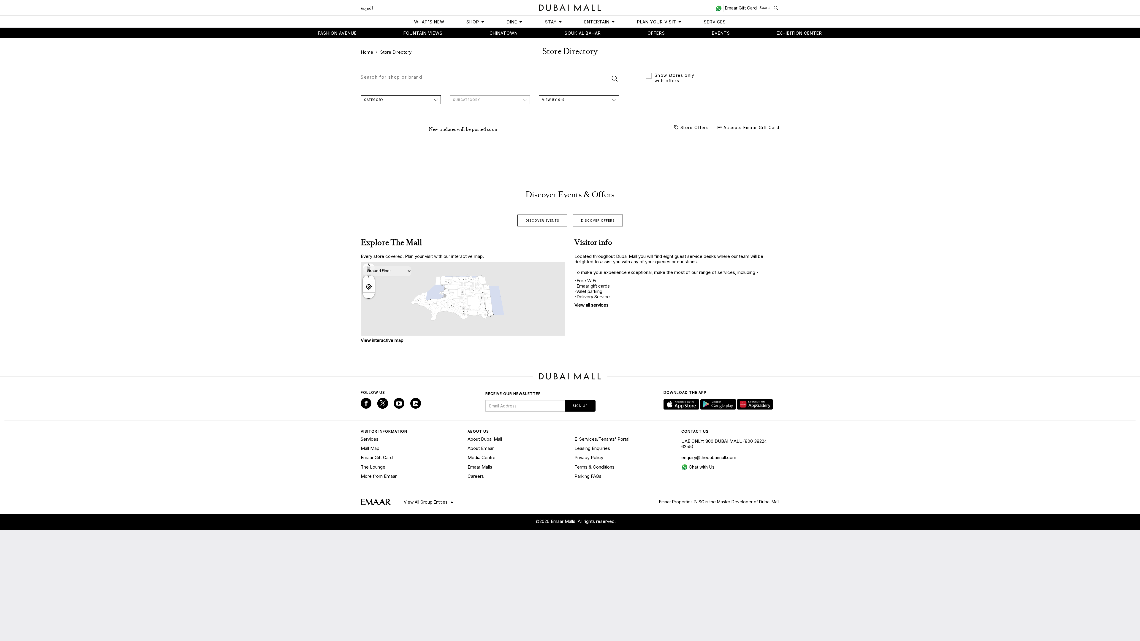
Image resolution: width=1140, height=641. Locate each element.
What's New (429, 21)
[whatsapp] (719, 8)
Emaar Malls (480, 467)
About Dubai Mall (485, 439)
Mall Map (370, 448)
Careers (476, 476)
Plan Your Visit (656, 21)
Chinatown (504, 33)
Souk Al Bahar (583, 33)
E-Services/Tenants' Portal (601, 439)
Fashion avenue (337, 33)
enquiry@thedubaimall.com (708, 457)
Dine (512, 21)
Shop (472, 21)
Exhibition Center (799, 33)
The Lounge (373, 467)
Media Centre (481, 457)
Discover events (542, 220)
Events (721, 33)
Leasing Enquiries (592, 448)
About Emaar (481, 448)
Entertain (596, 21)
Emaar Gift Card (377, 457)
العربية (367, 8)
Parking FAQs (587, 476)
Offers (656, 33)
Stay (551, 21)
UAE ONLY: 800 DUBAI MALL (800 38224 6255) (724, 443)
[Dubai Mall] (570, 7)
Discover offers (598, 220)
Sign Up (580, 405)
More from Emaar (379, 476)
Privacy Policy (588, 457)
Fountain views (423, 33)
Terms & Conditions (594, 467)
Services (715, 21)
